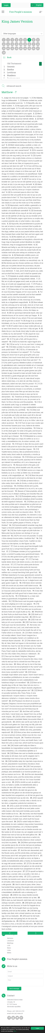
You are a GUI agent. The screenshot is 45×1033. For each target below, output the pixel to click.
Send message (14, 988)
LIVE (8, 945)
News (9, 948)
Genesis (11, 66)
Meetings (10, 943)
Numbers (11, 75)
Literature (10, 941)
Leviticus (11, 72)
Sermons (10, 938)
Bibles (9, 953)
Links (9, 950)
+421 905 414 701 (18, 1011)
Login (6, 5)
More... (15, 1031)
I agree (37, 1028)
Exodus (10, 69)
